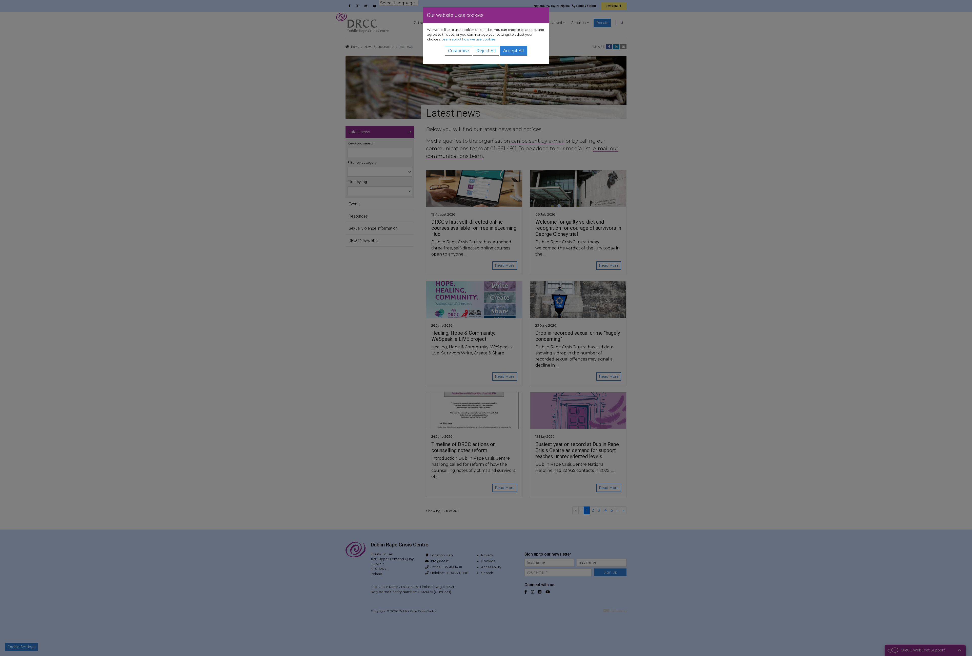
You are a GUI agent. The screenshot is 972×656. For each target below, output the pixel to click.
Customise (458, 50)
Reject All (486, 50)
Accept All (513, 50)
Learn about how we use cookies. (468, 39)
